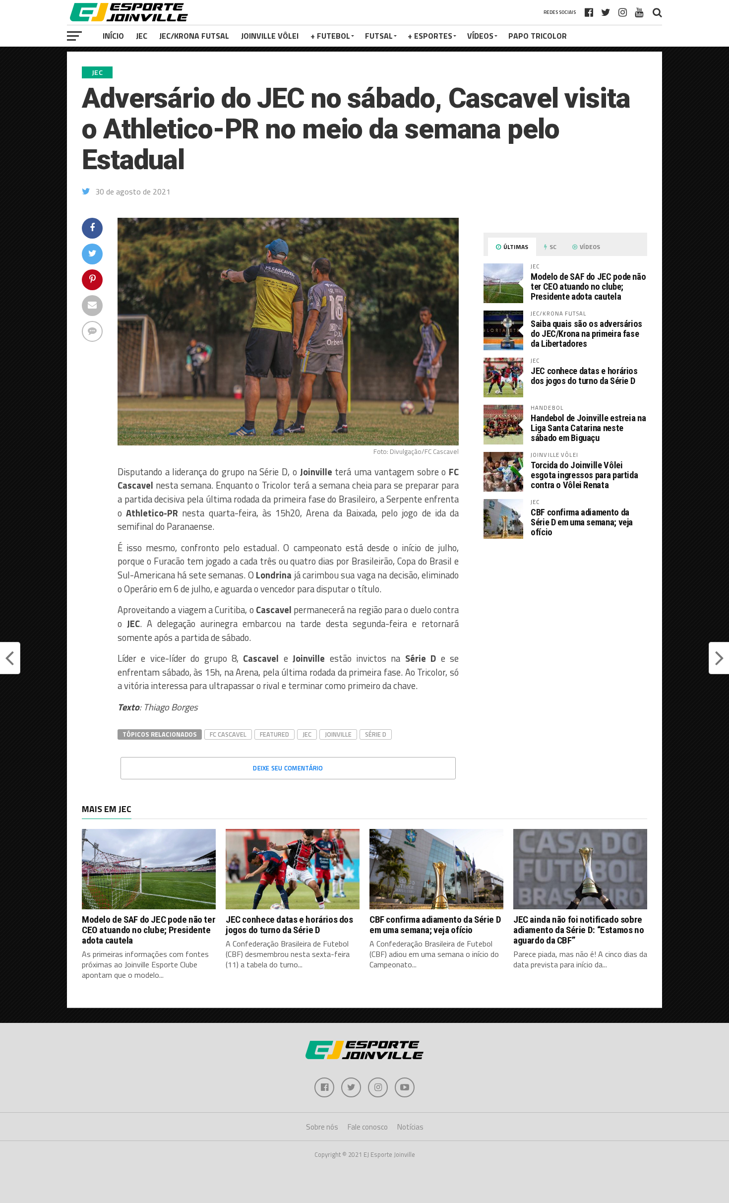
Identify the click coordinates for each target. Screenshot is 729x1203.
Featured (274, 734)
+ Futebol (330, 36)
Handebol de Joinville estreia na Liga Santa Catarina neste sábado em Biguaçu (588, 428)
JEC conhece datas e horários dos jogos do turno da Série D (584, 376)
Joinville (338, 734)
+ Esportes (430, 36)
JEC (141, 36)
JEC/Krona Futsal (194, 36)
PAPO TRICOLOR (537, 36)
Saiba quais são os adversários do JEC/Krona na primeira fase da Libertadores (586, 333)
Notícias (410, 1127)
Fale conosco (368, 1127)
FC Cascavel (228, 734)
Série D (375, 734)
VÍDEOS (480, 36)
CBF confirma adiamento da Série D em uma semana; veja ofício (582, 522)
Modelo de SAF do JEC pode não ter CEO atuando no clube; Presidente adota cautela (588, 286)
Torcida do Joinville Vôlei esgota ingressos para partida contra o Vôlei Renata (584, 475)
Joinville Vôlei (270, 36)
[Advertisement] (565, 630)
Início (113, 36)
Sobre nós (322, 1127)
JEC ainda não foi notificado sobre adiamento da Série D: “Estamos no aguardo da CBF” (578, 930)
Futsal (379, 36)
